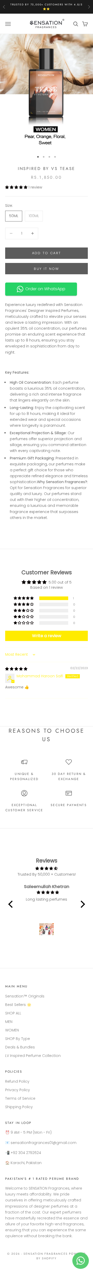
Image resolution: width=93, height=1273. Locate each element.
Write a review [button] (46, 636)
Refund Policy (17, 1081)
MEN (8, 1021)
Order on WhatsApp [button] (44, 289)
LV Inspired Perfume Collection (33, 1055)
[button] (16, 187)
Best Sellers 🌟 (18, 1004)
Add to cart (46, 253)
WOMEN (12, 1030)
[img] (16, 668)
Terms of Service (20, 1098)
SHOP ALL (13, 1013)
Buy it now (46, 268)
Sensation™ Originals (24, 996)
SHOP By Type (17, 1038)
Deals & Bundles (20, 1047)
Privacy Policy (17, 1089)
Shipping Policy (19, 1106)
